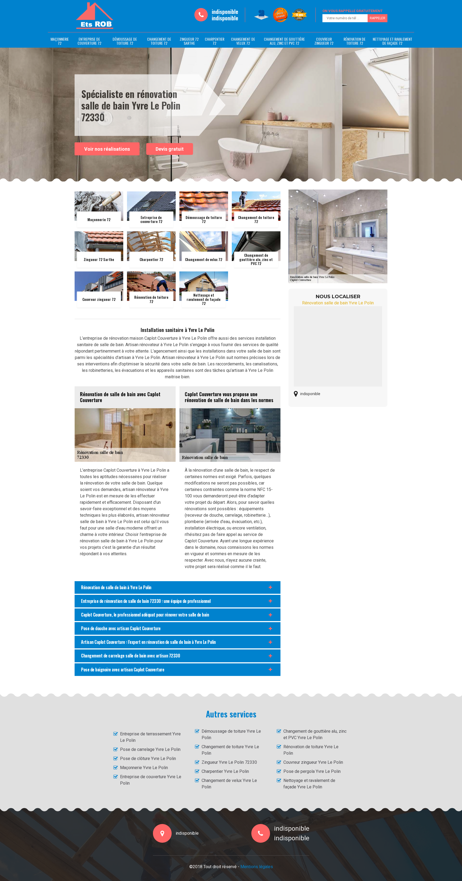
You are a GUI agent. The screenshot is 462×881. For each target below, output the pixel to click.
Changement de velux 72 (243, 41)
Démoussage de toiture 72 (125, 41)
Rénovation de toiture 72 (354, 41)
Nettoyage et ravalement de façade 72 (392, 41)
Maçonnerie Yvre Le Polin (144, 767)
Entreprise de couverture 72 (89, 41)
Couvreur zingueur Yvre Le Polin (313, 762)
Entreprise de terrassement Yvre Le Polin (150, 737)
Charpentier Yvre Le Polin (225, 771)
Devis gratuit (170, 149)
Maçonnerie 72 (60, 41)
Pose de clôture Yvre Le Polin (148, 758)
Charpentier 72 (214, 41)
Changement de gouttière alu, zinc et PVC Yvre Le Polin (314, 734)
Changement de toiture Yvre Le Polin (230, 750)
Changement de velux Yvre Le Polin (229, 783)
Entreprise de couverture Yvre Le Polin (150, 780)
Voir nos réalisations (107, 149)
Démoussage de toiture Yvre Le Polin (231, 734)
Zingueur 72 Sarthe (189, 41)
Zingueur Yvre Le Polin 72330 (229, 762)
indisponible (225, 11)
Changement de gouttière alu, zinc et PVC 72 (284, 41)
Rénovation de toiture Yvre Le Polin (310, 750)
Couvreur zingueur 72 (323, 41)
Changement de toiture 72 (159, 41)
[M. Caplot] (95, 16)
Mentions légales (256, 866)
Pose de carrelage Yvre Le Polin (150, 749)
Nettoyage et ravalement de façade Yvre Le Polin (309, 783)
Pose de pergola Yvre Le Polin (312, 771)
